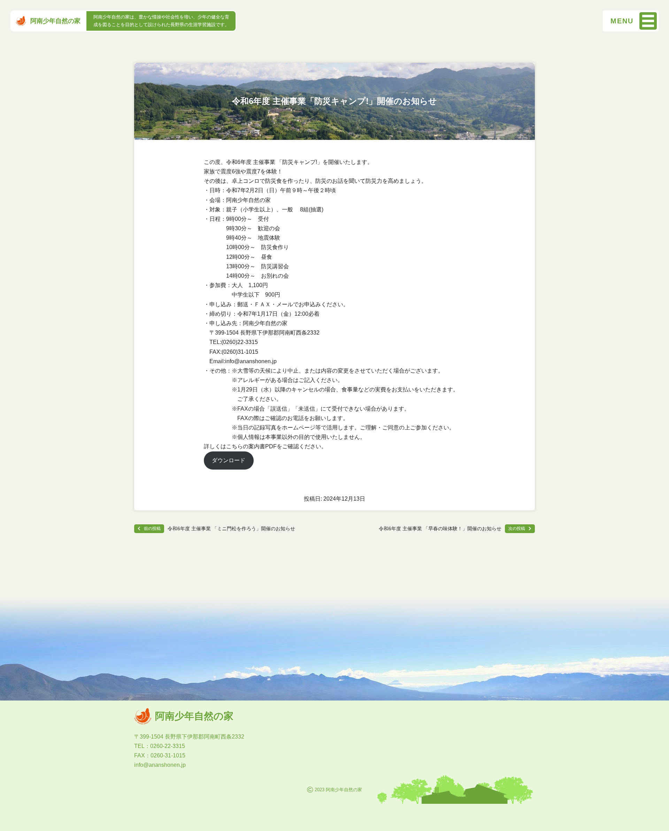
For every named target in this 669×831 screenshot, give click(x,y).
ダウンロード (228, 460)
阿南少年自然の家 (55, 20)
